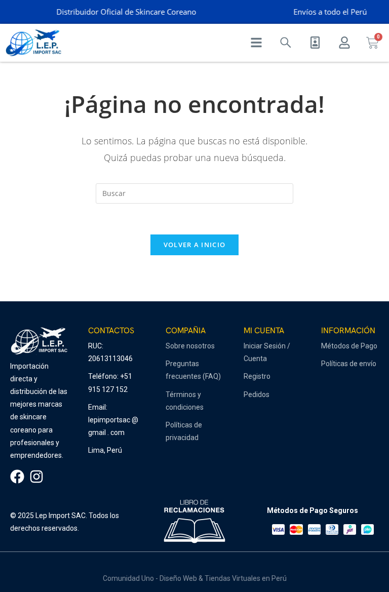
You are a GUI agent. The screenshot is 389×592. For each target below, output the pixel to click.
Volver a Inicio (195, 244)
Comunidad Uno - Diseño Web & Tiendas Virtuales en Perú (195, 578)
